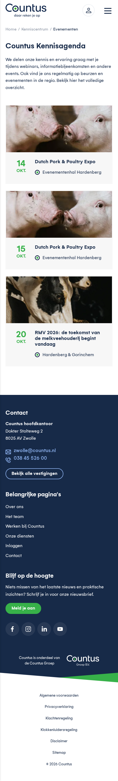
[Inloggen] (88, 10)
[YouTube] (60, 629)
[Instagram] (28, 629)
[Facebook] (12, 629)
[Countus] (27, 10)
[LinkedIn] (44, 629)
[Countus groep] (83, 663)
